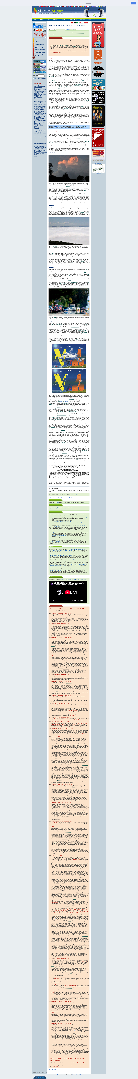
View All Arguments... (39, 55)
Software (48, 19)
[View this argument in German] (74, 22)
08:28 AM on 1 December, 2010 (61, 674)
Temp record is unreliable (40, 49)
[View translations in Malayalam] (84, 6)
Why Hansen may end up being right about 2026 (40, 123)
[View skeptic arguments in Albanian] (42, 6)
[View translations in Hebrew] (65, 6)
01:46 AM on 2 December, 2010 (61, 958)
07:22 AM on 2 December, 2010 (65, 1023)
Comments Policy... (81, 1062)
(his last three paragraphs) (71, 985)
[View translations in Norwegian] (86, 6)
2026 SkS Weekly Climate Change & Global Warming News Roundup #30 (40, 137)
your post (84, 961)
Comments (63, 19)
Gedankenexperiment (72, 710)
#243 (52, 992)
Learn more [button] (88, 3)
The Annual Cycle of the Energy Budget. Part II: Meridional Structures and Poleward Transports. (69, 912)
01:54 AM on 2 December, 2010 (61, 977)
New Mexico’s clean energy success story (39, 119)
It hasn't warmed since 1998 (40, 52)
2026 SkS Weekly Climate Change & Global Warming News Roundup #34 (40, 92)
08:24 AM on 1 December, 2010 (61, 655)
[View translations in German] (63, 6)
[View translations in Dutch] (54, 6)
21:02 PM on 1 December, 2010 (65, 736)
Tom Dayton (54, 728)
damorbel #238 (54, 822)
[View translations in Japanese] (77, 6)
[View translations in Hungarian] (68, 6)
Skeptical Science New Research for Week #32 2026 (40, 117)
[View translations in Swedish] (102, 6)
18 (77, 608)
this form (57, 126)
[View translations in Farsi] (56, 6)
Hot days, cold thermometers (39, 134)
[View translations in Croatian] (47, 6)
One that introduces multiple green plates (63, 521)
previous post (57, 978)
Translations (82, 19)
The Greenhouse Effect (55, 541)
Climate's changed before (40, 39)
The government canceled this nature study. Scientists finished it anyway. (40, 130)
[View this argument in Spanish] (72, 22)
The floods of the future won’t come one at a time (39, 112)
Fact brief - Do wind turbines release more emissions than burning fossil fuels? (39, 86)
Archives (35, 156)
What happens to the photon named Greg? (68, 734)
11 (64, 608)
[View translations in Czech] (49, 6)
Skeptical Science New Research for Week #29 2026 (40, 151)
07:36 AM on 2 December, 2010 (65, 1043)
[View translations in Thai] (104, 6)
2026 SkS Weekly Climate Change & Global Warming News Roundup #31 (40, 125)
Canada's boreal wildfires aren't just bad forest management (40, 141)
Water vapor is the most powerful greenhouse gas (61, 507)
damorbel (53, 625)
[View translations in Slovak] (95, 6)
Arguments (41, 19)
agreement (53, 986)
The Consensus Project (72, 19)
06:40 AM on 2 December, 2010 (65, 1001)
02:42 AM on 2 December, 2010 (67, 991)
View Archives (74, 494)
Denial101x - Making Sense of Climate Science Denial (73, 579)
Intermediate (71, 29)
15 (71, 608)
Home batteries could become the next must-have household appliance (40, 153)
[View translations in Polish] (88, 6)
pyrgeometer (73, 566)
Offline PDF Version (62, 497)
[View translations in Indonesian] (72, 6)
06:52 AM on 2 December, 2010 (67, 1013)
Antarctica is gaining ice (39, 54)
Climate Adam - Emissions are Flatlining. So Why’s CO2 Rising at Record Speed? (40, 89)
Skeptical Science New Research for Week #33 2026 (40, 105)
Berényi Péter (54, 855)
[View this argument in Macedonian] (87, 22)
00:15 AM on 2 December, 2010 (67, 855)
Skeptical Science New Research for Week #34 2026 (40, 95)
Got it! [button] (133, 3)
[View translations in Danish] (51, 6)
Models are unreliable (39, 47)
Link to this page (83, 28)
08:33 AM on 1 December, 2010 (65, 681)
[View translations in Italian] (74, 6)
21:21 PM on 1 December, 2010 (65, 784)
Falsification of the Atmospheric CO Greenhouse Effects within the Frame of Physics (67, 550)
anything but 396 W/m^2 (73, 719)
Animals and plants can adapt (40, 50)
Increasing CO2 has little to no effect (58, 508)
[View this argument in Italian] (79, 22)
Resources (55, 19)
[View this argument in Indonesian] (84, 22)
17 (75, 608)
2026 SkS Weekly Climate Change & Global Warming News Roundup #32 (40, 114)
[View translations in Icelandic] (70, 6)
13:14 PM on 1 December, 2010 (66, 728)
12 (66, 608)
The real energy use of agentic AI (40, 106)
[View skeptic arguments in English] (40, 6)
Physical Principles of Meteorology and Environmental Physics (66, 532)
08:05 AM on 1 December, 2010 (61, 623)
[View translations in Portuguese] (91, 6)
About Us (69, 1074)
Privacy (73, 1074)
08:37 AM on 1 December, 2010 (65, 695)
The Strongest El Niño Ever (39, 146)
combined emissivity (63, 706)
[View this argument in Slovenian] (82, 22)
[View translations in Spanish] (100, 6)
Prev (51, 608)
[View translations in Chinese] (45, 6)
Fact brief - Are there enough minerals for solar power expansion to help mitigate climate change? (39, 109)
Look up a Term (41, 1077)
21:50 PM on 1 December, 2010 (64, 821)
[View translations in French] (61, 6)
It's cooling (37, 46)
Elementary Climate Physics (58, 529)
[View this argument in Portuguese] (77, 22)
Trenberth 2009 (76, 859)
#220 (52, 857)
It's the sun (37, 41)
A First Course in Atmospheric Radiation (61, 539)
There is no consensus (39, 44)
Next (83, 608)
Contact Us (78, 1074)
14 (70, 608)
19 (78, 608)
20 (80, 608)
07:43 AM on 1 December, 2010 (65, 613)
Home (35, 19)
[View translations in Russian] (93, 6)
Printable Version (52, 497)
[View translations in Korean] (79, 6)
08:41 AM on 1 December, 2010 (61, 717)
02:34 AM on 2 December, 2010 (66, 984)
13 (68, 608)
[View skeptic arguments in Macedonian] (81, 6)
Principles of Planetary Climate (59, 535)
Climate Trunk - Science (38, 98)
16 (73, 608)
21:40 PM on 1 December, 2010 (65, 802)
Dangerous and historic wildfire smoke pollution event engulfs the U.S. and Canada (40, 144)
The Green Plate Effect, (81, 517)
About (89, 19)
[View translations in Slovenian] (97, 6)
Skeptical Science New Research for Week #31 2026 (40, 128)
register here (55, 1066)
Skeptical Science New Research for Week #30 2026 (40, 139)
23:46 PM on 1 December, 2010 (67, 826)
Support (95, 19)
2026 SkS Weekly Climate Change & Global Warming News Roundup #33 (40, 102)
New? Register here (42, 78)
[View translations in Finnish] (58, 6)
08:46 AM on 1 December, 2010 (61, 721)
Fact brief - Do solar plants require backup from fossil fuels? (40, 133)
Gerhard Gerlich (56, 52)
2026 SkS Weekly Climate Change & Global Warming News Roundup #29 (40, 148)
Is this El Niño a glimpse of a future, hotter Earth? (39, 97)
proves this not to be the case (74, 965)
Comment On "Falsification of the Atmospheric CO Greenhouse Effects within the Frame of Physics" (67, 555)
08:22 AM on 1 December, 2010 (65, 637)
